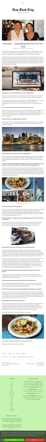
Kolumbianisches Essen (21, 356)
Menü (28, 389)
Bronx (12, 382)
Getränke (11, 390)
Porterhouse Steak (39, 391)
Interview (36, 386)
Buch (33, 381)
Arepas (11, 356)
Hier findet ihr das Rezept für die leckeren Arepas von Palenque (16, 312)
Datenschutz (39, 435)
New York (27, 356)
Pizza (12, 399)
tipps (36, 397)
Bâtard (41, 381)
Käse (36, 387)
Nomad (30, 391)
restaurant (31, 393)
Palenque (31, 356)
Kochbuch (33, 387)
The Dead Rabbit (31, 397)
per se (33, 391)
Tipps (12, 407)
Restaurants (12, 402)
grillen (24, 386)
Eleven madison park (36, 384)
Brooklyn (11, 384)
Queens (11, 401)
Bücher (12, 385)
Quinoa (19, 210)
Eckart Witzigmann (27, 384)
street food (26, 397)
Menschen (10, 353)
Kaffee (30, 387)
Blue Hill (26, 381)
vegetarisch (12, 410)
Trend (38, 397)
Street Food (18, 353)
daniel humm (38, 383)
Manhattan (11, 395)
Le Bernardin (40, 387)
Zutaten (38, 399)
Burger (12, 387)
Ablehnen (35, 439)
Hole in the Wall (11, 393)
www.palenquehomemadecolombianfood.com (13, 344)
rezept (32, 396)
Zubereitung (34, 399)
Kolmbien (14, 356)
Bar (11, 381)
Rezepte (11, 404)
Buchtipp (35, 381)
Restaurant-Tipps (38, 393)
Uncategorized (23, 353)
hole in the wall (28, 386)
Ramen (26, 393)
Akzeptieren (13, 439)
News (14, 353)
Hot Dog (33, 386)
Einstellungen (3, 436)
